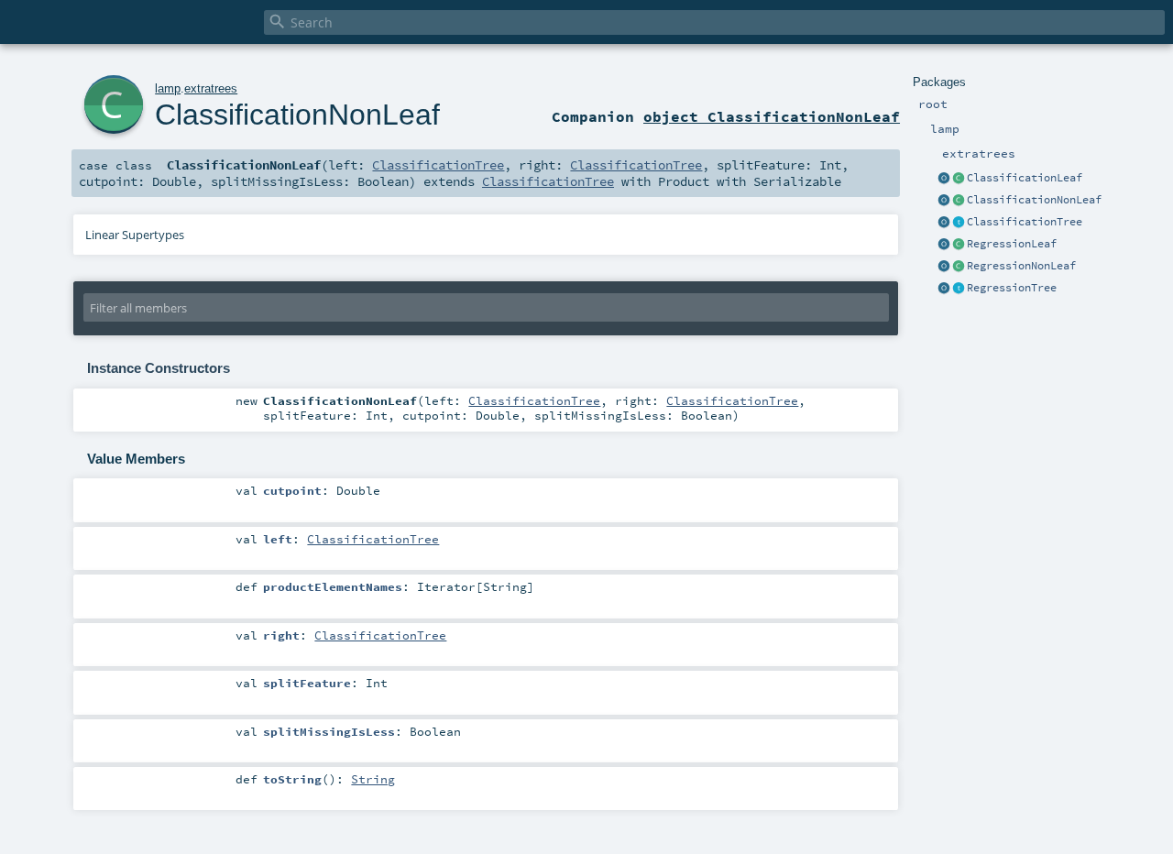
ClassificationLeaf (1024, 177)
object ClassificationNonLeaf (771, 116)
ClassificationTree (1024, 221)
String (373, 779)
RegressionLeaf (1012, 243)
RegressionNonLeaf (1021, 265)
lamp (168, 88)
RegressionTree (1012, 287)
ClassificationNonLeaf (1034, 199)
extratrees (210, 88)
